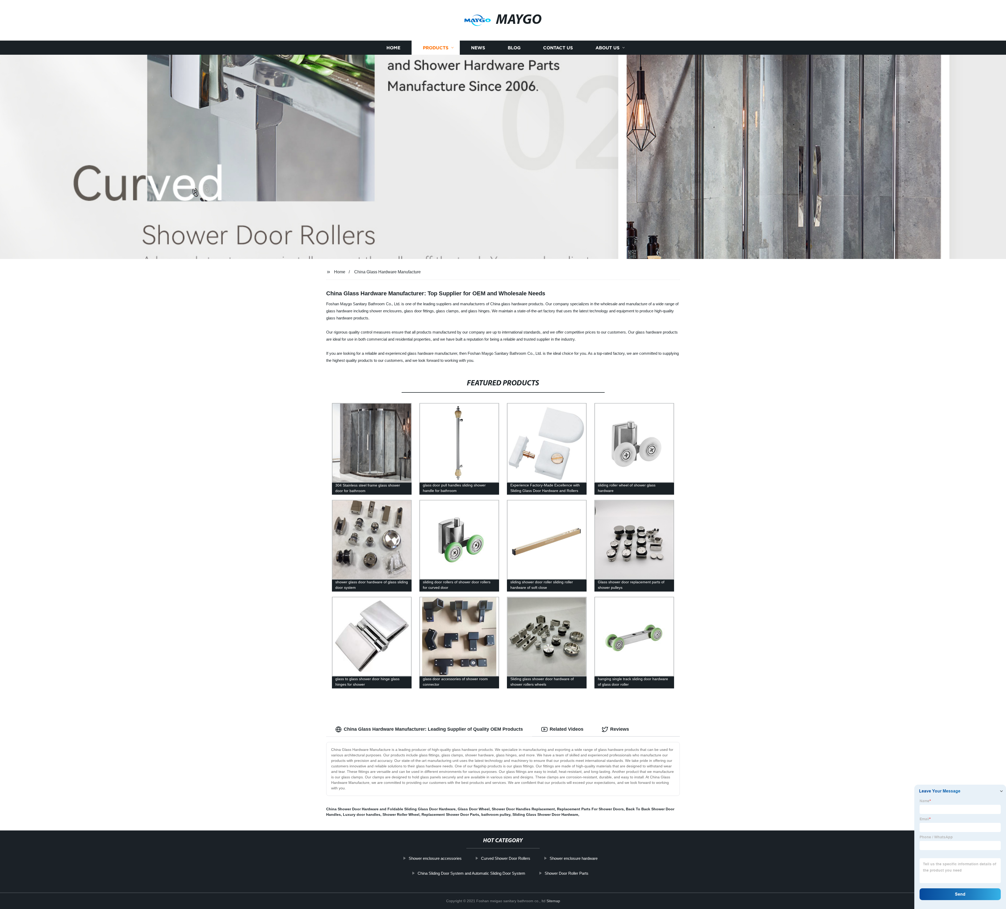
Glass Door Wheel (474, 809)
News (478, 47)
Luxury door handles (361, 814)
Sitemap (553, 901)
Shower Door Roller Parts (566, 873)
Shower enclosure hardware (574, 858)
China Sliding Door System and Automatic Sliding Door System (471, 873)
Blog (514, 47)
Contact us (558, 47)
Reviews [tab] (619, 729)
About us (607, 47)
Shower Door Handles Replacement (523, 809)
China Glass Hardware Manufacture (387, 272)
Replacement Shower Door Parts (450, 814)
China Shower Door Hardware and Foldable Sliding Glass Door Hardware (391, 809)
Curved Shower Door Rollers (505, 858)
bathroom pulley (495, 814)
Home (393, 47)
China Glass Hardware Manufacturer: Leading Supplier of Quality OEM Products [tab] (433, 729)
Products (436, 47)
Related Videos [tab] (566, 729)
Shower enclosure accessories (435, 858)
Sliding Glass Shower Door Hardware (545, 814)
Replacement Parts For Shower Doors (590, 809)
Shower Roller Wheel (400, 814)
